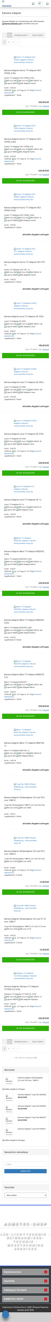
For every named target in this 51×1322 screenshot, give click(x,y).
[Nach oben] (43, 1317)
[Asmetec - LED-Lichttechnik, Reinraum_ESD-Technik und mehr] (5, 3)
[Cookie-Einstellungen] (5, 1315)
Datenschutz (20, 1307)
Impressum (8, 1307)
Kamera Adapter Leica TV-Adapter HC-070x (24, 434)
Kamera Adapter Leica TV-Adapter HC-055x (24, 382)
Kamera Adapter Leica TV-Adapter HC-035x (24, 316)
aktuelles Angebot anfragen (36, 234)
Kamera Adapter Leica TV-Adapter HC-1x (22, 500)
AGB (30, 1307)
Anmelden (25, 1171)
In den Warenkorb (25, 112)
